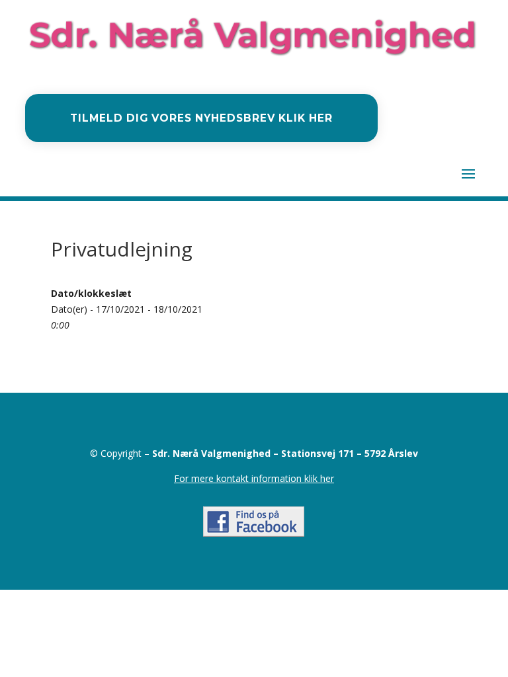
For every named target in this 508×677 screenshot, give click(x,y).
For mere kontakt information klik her (254, 478)
